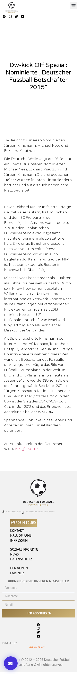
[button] (73, 5)
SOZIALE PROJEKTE (24, 549)
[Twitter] (17, 17)
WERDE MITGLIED (23, 523)
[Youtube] (23, 17)
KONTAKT (17, 531)
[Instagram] (10, 17)
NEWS (14, 554)
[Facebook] (4, 17)
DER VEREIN (19, 568)
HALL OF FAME (21, 535)
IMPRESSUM (19, 540)
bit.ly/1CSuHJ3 (26, 449)
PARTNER (17, 573)
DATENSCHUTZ (21, 559)
